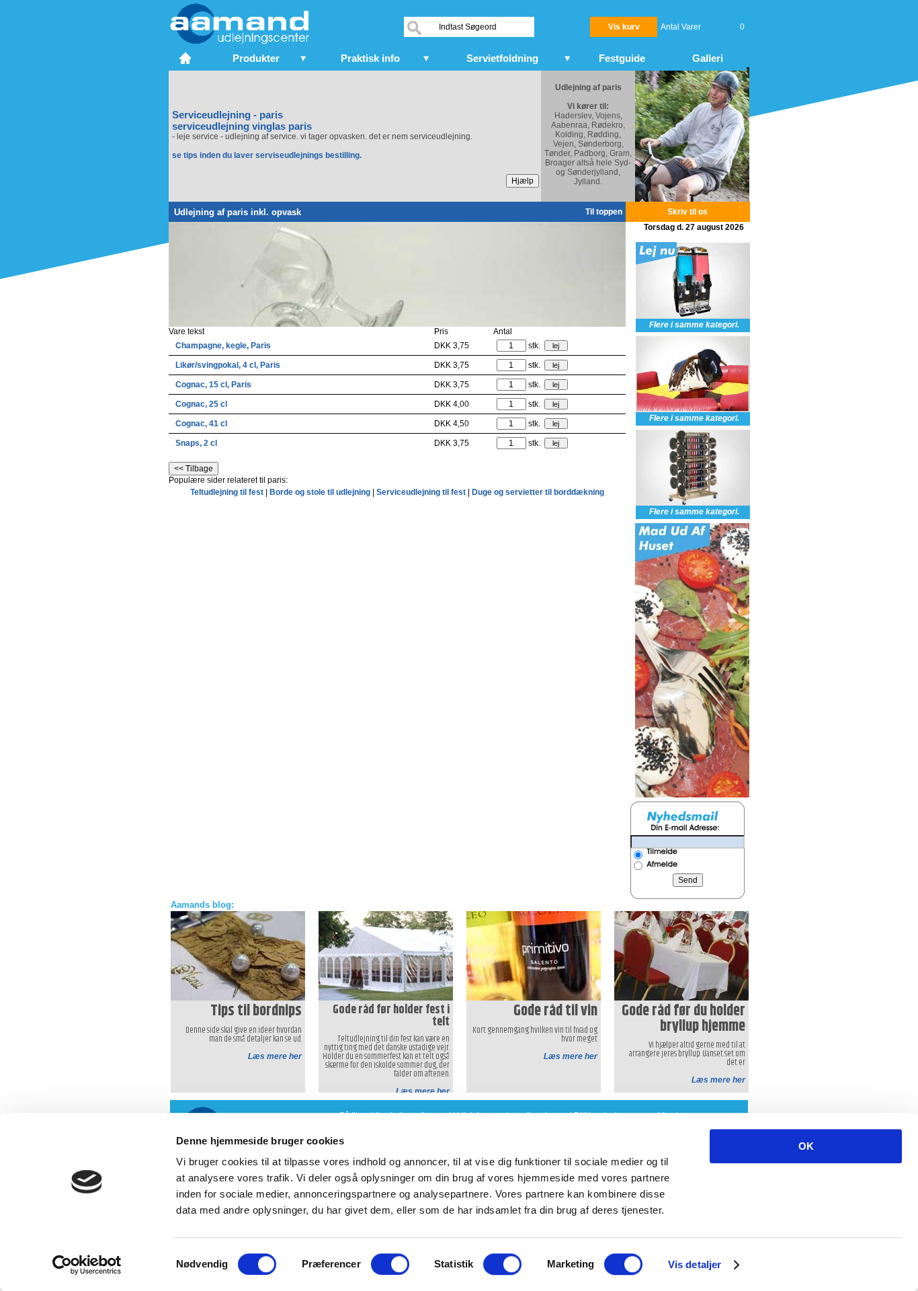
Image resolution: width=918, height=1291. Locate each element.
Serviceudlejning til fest (422, 492)
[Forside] (186, 56)
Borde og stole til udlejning (320, 492)
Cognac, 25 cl (201, 404)
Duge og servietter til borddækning (538, 492)
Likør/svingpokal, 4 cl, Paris (227, 365)
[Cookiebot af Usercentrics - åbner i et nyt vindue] (87, 1265)
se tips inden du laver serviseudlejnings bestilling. (267, 155)
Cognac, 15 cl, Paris (213, 384)
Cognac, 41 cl (201, 423)
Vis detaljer (694, 1264)
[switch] (390, 1264)
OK (806, 1146)
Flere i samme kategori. (694, 324)
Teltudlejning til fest (227, 492)
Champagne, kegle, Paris (223, 345)
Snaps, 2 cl (196, 443)
